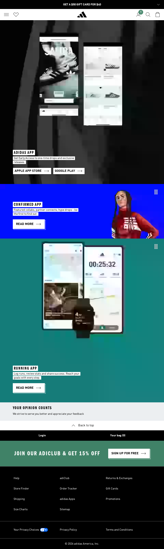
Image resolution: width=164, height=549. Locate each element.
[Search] (148, 14)
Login (42, 435)
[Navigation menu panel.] (6, 14)
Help (16, 478)
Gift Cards (112, 488)
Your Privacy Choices (26, 529)
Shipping (19, 499)
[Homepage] (82, 16)
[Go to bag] (157, 14)
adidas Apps (67, 499)
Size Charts (21, 509)
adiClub (64, 478)
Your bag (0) (117, 435)
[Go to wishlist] (16, 14)
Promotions (113, 499)
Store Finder (21, 488)
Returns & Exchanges (119, 478)
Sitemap (65, 509)
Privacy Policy (68, 529)
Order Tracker (68, 488)
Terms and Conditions (119, 529)
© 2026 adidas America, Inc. (82, 543)
